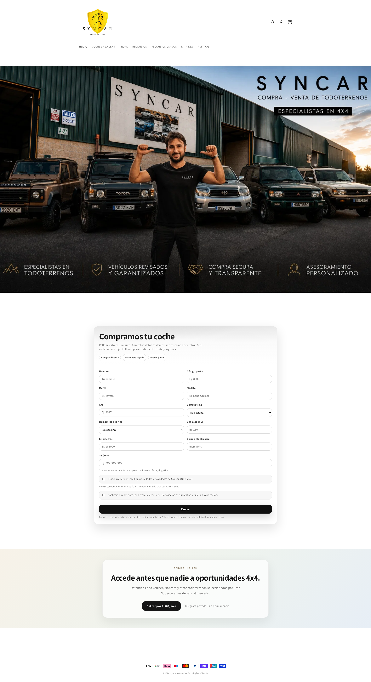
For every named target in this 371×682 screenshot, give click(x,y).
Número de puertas (110, 421)
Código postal (195, 371)
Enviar (185, 509)
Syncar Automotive (178, 673)
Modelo (191, 388)
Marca (102, 388)
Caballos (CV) (195, 421)
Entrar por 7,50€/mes (161, 606)
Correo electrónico (198, 439)
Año (101, 404)
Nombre (104, 371)
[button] (273, 22)
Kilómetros (106, 439)
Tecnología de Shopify (198, 673)
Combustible (194, 404)
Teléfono (104, 455)
